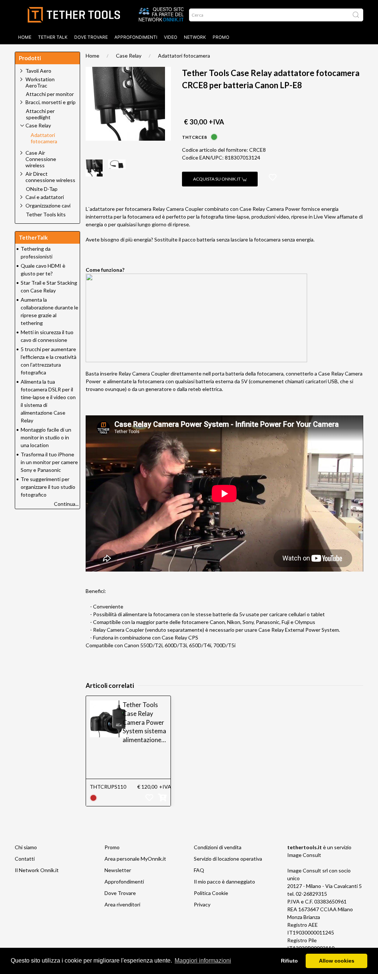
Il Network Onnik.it (37, 870)
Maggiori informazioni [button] (203, 960)
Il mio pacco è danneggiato (224, 881)
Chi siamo (26, 847)
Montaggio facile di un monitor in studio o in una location (46, 437)
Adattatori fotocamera (184, 55)
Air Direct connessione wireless (50, 177)
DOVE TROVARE (91, 37)
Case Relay (128, 55)
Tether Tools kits (46, 214)
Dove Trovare (120, 893)
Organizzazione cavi (48, 205)
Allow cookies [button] (336, 961)
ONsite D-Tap (42, 189)
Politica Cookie (211, 893)
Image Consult (304, 855)
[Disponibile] (214, 136)
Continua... (66, 504)
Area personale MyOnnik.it (135, 858)
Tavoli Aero (38, 71)
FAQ (199, 870)
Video (170, 37)
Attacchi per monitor (50, 94)
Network (195, 37)
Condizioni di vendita (217, 847)
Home (24, 37)
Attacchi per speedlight (40, 114)
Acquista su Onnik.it (217, 179)
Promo (221, 37)
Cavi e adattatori (44, 197)
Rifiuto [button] (289, 961)
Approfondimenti (135, 37)
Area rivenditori (122, 904)
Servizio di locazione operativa (228, 858)
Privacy (202, 904)
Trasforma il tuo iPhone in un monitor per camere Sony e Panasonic (49, 462)
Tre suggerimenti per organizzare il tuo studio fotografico (48, 487)
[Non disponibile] (93, 797)
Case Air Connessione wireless (40, 159)
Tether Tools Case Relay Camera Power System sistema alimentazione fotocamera (144, 722)
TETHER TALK (53, 37)
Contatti (25, 858)
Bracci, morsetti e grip (50, 102)
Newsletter (117, 870)
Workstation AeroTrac (40, 82)
